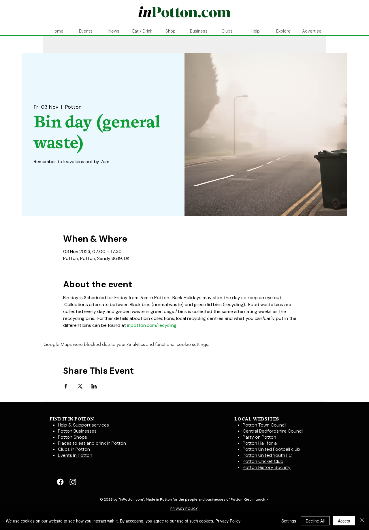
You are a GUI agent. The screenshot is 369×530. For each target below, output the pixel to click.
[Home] (184, 12)
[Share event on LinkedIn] (94, 386)
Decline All (315, 521)
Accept (344, 521)
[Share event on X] (80, 386)
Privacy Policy (227, 521)
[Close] (362, 520)
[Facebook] (60, 482)
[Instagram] (73, 482)
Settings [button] (288, 521)
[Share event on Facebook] (66, 386)
